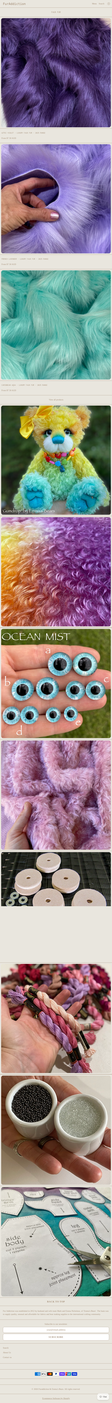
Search (101, 4)
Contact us (7, 1357)
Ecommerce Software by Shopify (56, 1398)
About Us (7, 1352)
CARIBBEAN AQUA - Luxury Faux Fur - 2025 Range (24, 385)
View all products (56, 400)
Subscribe (56, 1337)
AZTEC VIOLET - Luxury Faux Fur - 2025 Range (23, 133)
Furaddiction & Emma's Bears (50, 1389)
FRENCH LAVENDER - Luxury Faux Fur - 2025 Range (24, 259)
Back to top (56, 1301)
